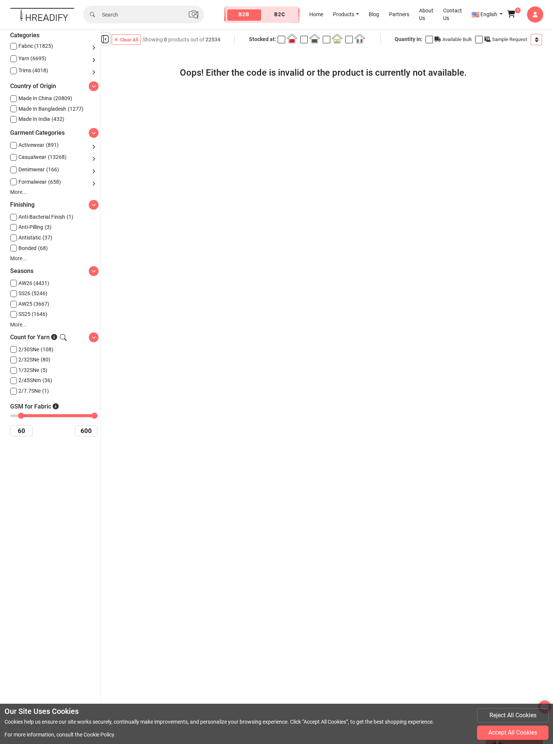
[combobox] (536, 39)
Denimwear (38, 169)
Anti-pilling (35, 227)
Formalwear (39, 182)
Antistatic (35, 238)
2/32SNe (34, 360)
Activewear (38, 145)
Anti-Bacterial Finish (45, 217)
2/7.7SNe (33, 391)
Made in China (45, 98)
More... (18, 192)
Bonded (33, 248)
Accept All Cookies (512, 732)
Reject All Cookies (512, 715)
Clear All (129, 40)
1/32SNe (32, 370)
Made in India (41, 119)
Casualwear (42, 157)
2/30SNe (35, 349)
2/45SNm (35, 380)
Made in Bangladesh (51, 109)
